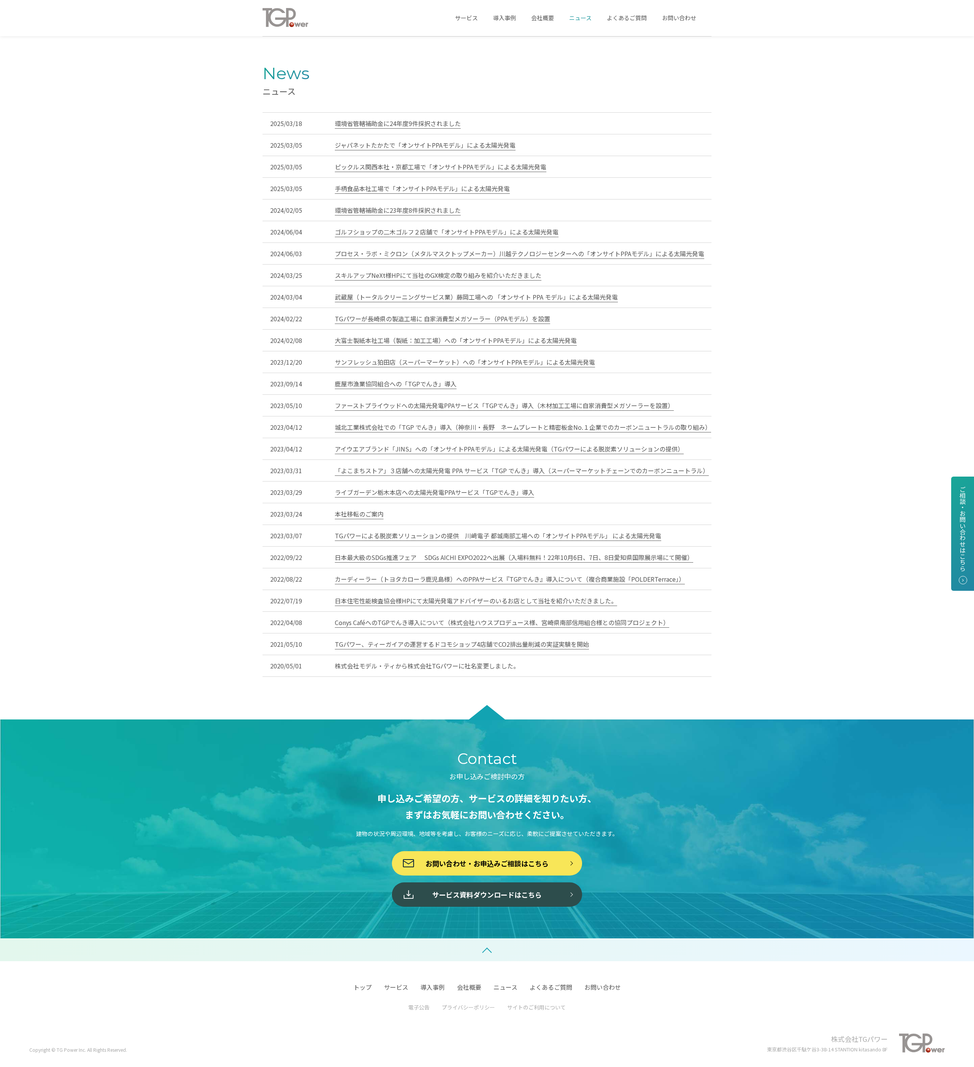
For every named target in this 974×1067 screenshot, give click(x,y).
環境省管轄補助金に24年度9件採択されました (398, 123)
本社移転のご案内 (359, 513)
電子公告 (419, 1007)
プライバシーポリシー (468, 1007)
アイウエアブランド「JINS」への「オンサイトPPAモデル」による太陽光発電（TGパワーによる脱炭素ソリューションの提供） (509, 448)
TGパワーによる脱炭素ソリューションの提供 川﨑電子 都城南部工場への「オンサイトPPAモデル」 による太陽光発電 (498, 535)
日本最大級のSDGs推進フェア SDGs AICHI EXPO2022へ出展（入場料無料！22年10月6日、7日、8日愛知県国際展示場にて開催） (514, 557)
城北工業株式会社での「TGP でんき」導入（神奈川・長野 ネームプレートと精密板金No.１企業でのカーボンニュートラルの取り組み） (523, 427)
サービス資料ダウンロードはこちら (487, 895)
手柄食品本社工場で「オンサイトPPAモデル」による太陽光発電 (422, 188)
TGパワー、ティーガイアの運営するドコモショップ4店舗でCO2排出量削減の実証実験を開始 (462, 644)
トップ (362, 987)
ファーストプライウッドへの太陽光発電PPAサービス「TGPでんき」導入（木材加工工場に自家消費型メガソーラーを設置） (504, 405)
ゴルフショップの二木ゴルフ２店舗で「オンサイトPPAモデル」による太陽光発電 (447, 231)
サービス (466, 18)
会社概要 (542, 18)
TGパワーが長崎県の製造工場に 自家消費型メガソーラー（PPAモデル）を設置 (442, 318)
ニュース (580, 18)
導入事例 (504, 18)
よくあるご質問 (627, 18)
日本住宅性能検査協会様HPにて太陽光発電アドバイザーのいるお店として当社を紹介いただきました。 (476, 600)
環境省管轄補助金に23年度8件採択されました (398, 210)
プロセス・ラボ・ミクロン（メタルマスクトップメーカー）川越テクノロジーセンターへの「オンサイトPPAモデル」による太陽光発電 (519, 253)
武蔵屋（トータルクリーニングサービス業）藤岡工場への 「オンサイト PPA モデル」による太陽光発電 (476, 296)
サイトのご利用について (536, 1007)
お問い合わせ (679, 18)
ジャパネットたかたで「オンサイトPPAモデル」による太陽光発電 (425, 145)
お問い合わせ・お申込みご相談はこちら (487, 863)
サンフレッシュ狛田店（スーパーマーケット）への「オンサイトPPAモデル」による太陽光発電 (465, 362)
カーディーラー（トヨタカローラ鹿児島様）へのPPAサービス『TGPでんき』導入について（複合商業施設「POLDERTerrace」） (510, 579)
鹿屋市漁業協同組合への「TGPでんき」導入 (396, 383)
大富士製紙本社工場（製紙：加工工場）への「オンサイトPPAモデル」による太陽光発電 (456, 340)
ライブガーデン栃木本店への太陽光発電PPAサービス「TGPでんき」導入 (434, 492)
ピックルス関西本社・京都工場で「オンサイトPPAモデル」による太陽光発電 (440, 166)
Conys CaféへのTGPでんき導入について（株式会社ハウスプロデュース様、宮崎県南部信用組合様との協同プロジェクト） (502, 622)
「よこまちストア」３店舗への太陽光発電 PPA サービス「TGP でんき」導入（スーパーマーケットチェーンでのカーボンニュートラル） (522, 470)
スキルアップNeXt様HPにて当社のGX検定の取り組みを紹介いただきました (438, 275)
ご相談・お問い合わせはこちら (962, 528)
